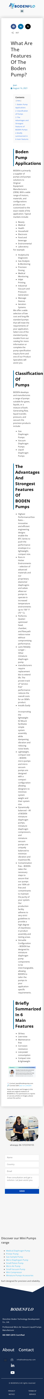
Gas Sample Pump (14, 1257)
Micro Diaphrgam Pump (17, 1260)
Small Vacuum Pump (15, 1269)
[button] (22, 11)
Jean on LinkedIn (25, 1085)
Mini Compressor (14, 1272)
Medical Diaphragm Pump (18, 1250)
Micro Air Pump (13, 1266)
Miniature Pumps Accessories (19, 1275)
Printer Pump (12, 1254)
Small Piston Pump (14, 1263)
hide (18, 101)
